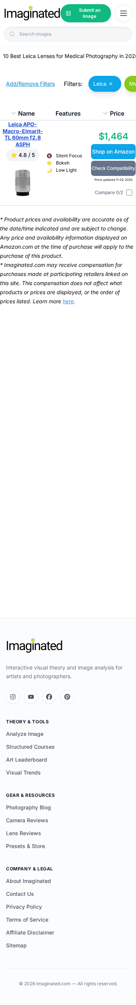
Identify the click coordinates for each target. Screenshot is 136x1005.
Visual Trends (23, 772)
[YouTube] (31, 697)
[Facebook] (49, 697)
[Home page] (32, 13)
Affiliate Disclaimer (30, 932)
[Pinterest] (67, 697)
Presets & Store (25, 846)
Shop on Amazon (113, 151)
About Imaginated (28, 881)
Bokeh (63, 163)
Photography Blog (28, 807)
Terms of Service (27, 919)
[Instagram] (13, 697)
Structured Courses (30, 746)
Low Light (66, 170)
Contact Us (20, 894)
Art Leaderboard (26, 759)
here (68, 301)
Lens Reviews (23, 833)
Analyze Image (24, 734)
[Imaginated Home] (34, 645)
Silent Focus (69, 155)
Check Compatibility (113, 168)
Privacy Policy (24, 906)
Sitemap (16, 945)
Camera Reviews (27, 820)
